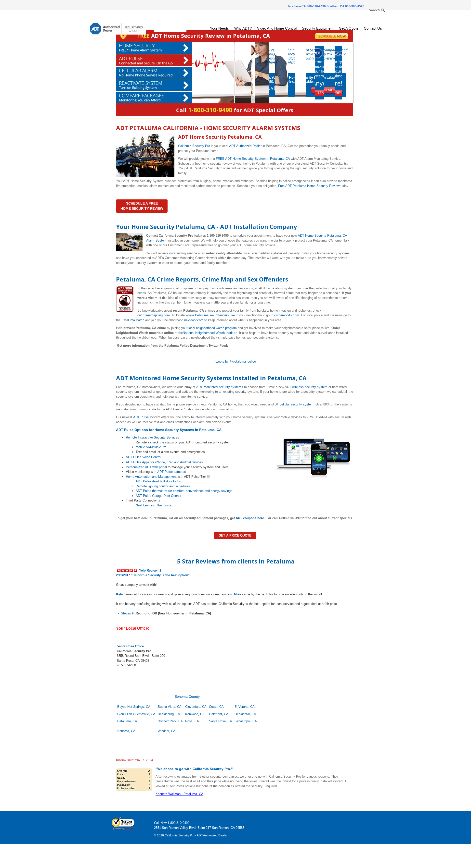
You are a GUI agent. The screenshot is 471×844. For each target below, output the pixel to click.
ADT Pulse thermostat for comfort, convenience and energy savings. (184, 491)
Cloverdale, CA (196, 707)
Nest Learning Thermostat (154, 505)
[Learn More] (234, 72)
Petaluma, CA (127, 721)
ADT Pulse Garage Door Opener (158, 496)
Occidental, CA (245, 714)
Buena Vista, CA (170, 707)
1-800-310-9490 (178, 823)
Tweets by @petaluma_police (235, 361)
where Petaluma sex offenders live (210, 315)
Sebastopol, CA (246, 721)
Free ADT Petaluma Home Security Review (309, 186)
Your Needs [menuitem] (219, 28)
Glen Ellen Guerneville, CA (136, 714)
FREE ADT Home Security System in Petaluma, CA (253, 158)
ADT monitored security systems (219, 387)
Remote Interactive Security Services (152, 437)
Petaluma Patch (132, 320)
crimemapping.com (156, 315)
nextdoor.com (193, 320)
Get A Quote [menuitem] (348, 28)
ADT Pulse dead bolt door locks (158, 481)
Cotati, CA (216, 707)
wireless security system (309, 387)
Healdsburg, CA (169, 714)
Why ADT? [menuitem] (243, 28)
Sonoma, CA (126, 731)
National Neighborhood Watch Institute (210, 333)
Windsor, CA (166, 731)
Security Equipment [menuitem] (317, 28)
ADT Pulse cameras (171, 472)
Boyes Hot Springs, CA (133, 707)
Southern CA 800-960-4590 (345, 6)
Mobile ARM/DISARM (151, 447)
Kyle (119, 594)
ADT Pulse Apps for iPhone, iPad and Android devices (164, 462)
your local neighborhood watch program (209, 328)
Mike (237, 594)
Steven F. (128, 613)
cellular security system (297, 404)
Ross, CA (192, 721)
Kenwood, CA (195, 714)
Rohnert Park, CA (170, 721)
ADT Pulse (141, 417)
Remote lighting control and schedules (163, 486)
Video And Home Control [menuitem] (277, 28)
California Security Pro (194, 146)
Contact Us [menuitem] (373, 28)
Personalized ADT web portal (146, 467)
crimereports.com (286, 315)
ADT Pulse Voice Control (143, 457)
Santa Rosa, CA (220, 721)
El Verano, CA (245, 707)
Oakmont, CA (218, 714)
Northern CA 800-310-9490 (307, 6)
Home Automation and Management (151, 476)
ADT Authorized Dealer (245, 146)
